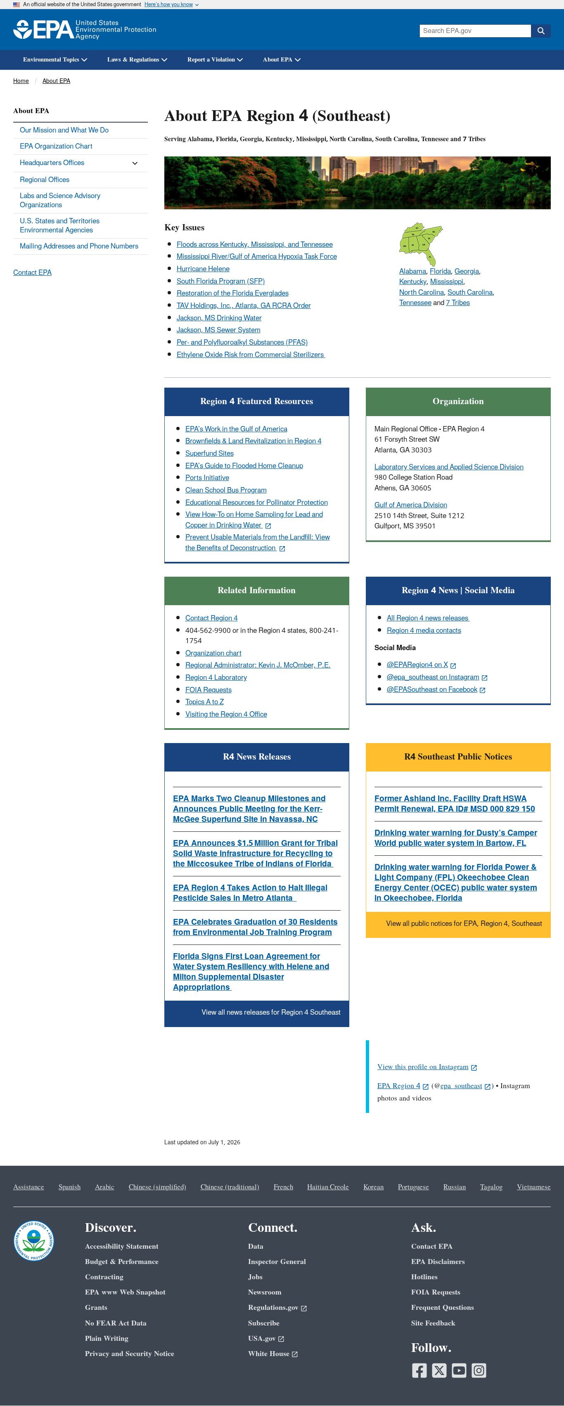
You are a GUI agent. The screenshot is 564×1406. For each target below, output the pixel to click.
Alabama (412, 271)
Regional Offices (44, 180)
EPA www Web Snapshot (125, 1292)
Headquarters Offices (52, 163)
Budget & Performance (122, 1261)
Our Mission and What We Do (64, 130)
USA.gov (262, 1338)
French (283, 1187)
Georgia (467, 271)
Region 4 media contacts (424, 630)
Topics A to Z (204, 702)
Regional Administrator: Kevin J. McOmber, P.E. (258, 665)
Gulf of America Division (410, 505)
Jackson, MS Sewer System (219, 330)
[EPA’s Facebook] (419, 1370)
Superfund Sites (209, 453)
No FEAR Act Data (116, 1323)
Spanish (70, 1187)
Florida (440, 271)
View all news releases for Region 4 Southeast (271, 1012)
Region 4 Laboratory (216, 677)
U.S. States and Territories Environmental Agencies (60, 226)
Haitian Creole (328, 1187)
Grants (96, 1307)
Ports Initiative (207, 478)
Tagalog (491, 1187)
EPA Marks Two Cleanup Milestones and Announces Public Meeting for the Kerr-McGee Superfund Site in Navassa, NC (249, 809)
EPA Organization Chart (56, 146)
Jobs (255, 1277)
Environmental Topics (51, 59)
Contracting (104, 1277)
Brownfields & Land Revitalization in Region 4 (253, 441)
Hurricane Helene (203, 269)
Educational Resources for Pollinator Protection (256, 502)
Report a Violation (211, 59)
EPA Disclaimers (438, 1261)
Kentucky (413, 282)
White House (268, 1353)
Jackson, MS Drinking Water (219, 318)
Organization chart (213, 653)
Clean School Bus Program (226, 490)
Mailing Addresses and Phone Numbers (79, 246)
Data (255, 1246)
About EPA (278, 59)
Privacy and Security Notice (129, 1353)
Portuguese (413, 1187)
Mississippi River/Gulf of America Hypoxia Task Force (257, 256)
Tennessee (415, 303)
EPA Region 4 (398, 1086)
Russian (454, 1187)
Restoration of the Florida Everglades (233, 293)
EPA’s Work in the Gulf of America (236, 429)
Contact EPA (32, 272)
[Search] (541, 31)
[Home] (85, 29)
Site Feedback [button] (433, 1323)
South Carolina (470, 292)
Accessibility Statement (122, 1246)
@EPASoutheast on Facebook (432, 689)
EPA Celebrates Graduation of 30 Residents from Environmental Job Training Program (255, 927)
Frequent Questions (442, 1307)
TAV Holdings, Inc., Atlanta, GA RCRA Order (244, 305)
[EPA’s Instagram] (479, 1370)
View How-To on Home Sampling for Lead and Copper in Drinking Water (254, 520)
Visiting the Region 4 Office (226, 714)
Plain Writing (106, 1338)
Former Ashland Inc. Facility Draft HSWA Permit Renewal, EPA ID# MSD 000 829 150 (454, 804)
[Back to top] (541, 1383)
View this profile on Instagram (423, 1067)
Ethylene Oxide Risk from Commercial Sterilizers (251, 355)
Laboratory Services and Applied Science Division (449, 467)
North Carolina (421, 292)
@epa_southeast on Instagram (433, 677)
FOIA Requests (208, 690)
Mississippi (446, 282)
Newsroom (265, 1292)
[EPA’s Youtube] (459, 1370)
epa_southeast (461, 1086)
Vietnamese (534, 1187)
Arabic (104, 1187)
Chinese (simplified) (157, 1187)
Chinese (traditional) (230, 1187)
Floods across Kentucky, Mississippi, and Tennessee (255, 244)
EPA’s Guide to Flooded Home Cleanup (244, 466)
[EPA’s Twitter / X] (439, 1370)
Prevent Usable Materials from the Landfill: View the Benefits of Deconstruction (257, 542)
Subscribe (264, 1323)
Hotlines (424, 1277)
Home (21, 81)
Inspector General (277, 1261)
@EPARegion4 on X (417, 665)
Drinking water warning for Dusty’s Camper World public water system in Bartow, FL (455, 838)
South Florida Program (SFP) (221, 281)
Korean (373, 1187)
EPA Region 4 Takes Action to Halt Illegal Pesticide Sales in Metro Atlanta (250, 893)
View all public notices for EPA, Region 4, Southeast (464, 923)
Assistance (28, 1187)
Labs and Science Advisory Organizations (60, 201)
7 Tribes (458, 303)
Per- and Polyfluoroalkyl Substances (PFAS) (242, 342)
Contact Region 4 (211, 618)
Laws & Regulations (133, 59)
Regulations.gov (273, 1307)
